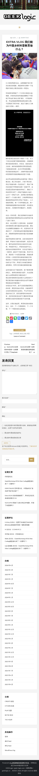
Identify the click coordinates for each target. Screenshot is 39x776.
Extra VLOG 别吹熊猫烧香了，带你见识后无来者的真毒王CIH (19, 497)
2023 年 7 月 (9, 616)
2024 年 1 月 (9, 597)
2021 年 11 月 (9, 657)
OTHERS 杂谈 (19, 330)
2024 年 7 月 (9, 588)
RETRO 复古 (9, 715)
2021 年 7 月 (9, 671)
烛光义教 (23, 333)
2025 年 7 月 (9, 574)
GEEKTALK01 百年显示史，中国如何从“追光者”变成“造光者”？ (19, 489)
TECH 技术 (8, 719)
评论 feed (8, 746)
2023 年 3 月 (9, 620)
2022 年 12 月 (9, 629)
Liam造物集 (8, 546)
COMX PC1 (17, 529)
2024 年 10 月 (9, 584)
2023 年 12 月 (9, 602)
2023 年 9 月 (9, 611)
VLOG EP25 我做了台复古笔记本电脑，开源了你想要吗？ (19, 504)
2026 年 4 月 (9, 565)
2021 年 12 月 (9, 652)
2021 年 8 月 (9, 666)
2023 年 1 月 (9, 625)
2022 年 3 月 (9, 643)
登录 (6, 736)
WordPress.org (10, 750)
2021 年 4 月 (9, 684)
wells (14, 37)
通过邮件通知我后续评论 (12, 433)
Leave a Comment (19, 336)
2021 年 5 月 (9, 680)
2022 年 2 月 (9, 648)
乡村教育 (16, 333)
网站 (3, 416)
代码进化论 (8, 476)
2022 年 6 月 (9, 638)
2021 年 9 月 (9, 661)
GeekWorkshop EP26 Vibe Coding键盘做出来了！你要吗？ (19, 482)
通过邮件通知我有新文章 (12, 438)
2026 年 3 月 (9, 570)
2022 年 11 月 (9, 634)
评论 (4, 370)
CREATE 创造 (9, 701)
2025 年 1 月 (9, 579)
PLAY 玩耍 (8, 710)
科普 (28, 333)
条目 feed (8, 741)
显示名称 (5, 398)
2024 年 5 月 (9, 593)
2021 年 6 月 (9, 675)
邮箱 (4, 407)
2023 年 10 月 (9, 606)
